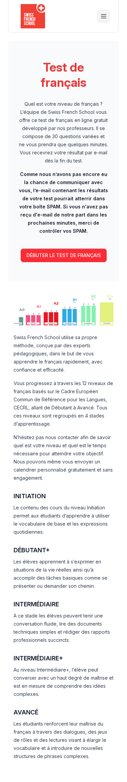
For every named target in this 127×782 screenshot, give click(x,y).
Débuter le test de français (63, 255)
